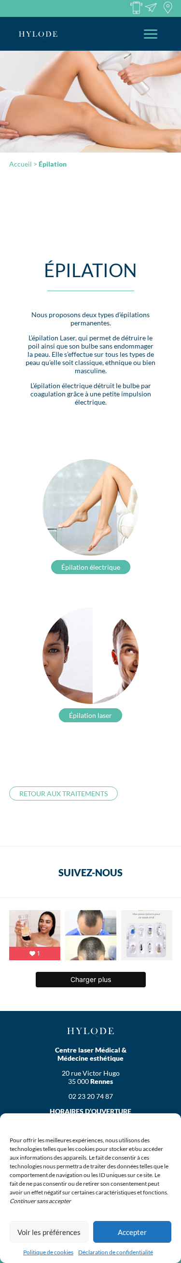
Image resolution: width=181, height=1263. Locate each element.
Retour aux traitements (63, 793)
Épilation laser (90, 715)
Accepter (132, 1232)
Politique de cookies (48, 1252)
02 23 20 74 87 (91, 1096)
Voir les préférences (49, 1232)
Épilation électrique (90, 567)
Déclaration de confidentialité (115, 1252)
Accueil (20, 164)
